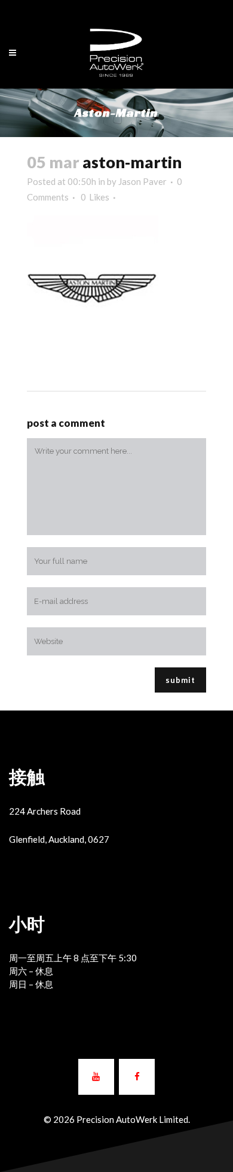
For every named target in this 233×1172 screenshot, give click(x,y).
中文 (135, 10)
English (104, 10)
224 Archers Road (45, 811)
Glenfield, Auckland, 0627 (59, 839)
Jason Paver (142, 181)
